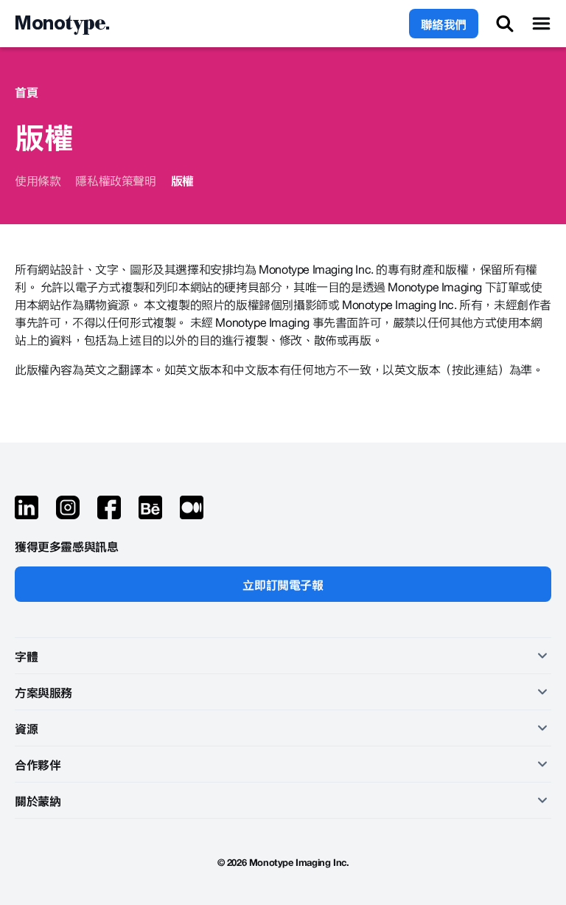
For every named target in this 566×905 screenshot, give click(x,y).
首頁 (26, 91)
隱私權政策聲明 (115, 180)
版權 (182, 180)
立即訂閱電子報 (282, 584)
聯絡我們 (444, 23)
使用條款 (37, 180)
